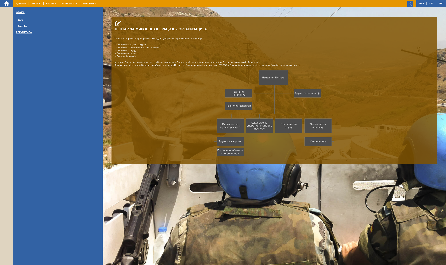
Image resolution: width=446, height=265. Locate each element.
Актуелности (69, 3)
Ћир (421, 3)
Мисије (36, 3)
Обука (20, 12)
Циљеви (21, 3)
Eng (441, 3)
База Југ (22, 26)
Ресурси (51, 3)
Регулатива (24, 32)
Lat (431, 3)
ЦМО (20, 20)
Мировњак (89, 3)
